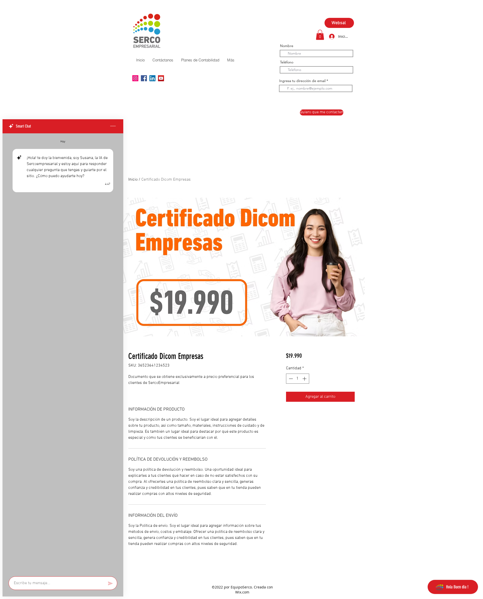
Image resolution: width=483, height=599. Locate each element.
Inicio (133, 179)
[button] (320, 35)
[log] (63, 353)
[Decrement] (290, 378)
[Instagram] (135, 78)
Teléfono (286, 62)
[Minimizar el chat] (113, 126)
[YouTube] (161, 78)
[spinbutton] (297, 378)
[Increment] (304, 378)
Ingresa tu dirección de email (302, 81)
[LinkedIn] (152, 78)
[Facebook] (144, 78)
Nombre (286, 46)
